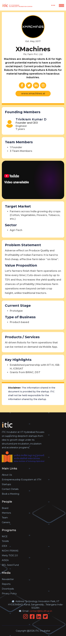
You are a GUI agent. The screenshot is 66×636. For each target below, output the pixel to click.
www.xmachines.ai (33, 93)
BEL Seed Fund (10, 565)
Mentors (6, 512)
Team (5, 517)
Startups (6, 484)
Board (5, 508)
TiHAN (5, 541)
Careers (6, 522)
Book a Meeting (10, 493)
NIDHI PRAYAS (10, 550)
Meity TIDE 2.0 (10, 555)
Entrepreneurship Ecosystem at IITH (21, 479)
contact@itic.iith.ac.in (40, 611)
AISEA (5, 560)
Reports (6, 584)
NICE (5, 536)
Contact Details (10, 489)
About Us (7, 474)
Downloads (8, 588)
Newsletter (8, 579)
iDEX (4, 546)
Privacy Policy (9, 593)
